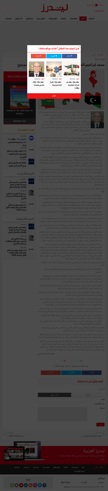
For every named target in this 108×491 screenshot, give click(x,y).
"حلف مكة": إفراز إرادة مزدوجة (56, 83)
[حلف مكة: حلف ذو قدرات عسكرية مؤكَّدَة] (71, 69)
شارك (69, 56)
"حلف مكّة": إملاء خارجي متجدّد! (38, 83)
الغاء (54, 96)
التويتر (53, 56)
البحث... (34, 7)
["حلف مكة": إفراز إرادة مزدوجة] (54, 69)
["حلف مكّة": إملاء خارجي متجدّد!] (36, 69)
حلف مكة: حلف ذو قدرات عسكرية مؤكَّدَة (73, 85)
